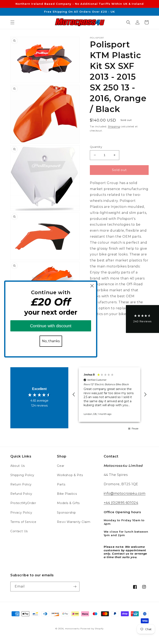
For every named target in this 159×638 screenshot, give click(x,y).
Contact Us (19, 531)
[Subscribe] (74, 586)
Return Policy (21, 484)
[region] (109, 394)
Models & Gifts (68, 503)
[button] (12, 22)
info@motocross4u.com (125, 493)
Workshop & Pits (70, 475)
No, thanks (51, 341)
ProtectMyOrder (23, 503)
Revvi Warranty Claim (73, 522)
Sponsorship (66, 512)
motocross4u (72, 628)
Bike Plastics (67, 494)
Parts (61, 484)
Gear (60, 466)
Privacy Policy (21, 512)
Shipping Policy (22, 475)
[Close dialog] (92, 285)
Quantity (96, 146)
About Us (17, 466)
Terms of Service (23, 522)
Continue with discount (50, 326)
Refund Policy (21, 494)
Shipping (114, 126)
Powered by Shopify (92, 628)
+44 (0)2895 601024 (121, 503)
